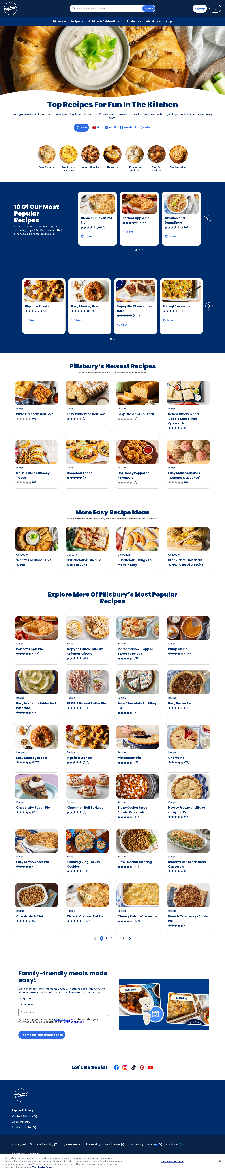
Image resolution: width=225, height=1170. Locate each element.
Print (148, 127)
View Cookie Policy (42, 1166)
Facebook (130, 127)
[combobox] (108, 8)
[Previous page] (96, 938)
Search (148, 8)
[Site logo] (20, 1095)
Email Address (27, 1004)
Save (83, 127)
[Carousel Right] (207, 218)
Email (112, 128)
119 (122, 938)
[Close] (220, 1161)
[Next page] (129, 938)
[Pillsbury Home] (10, 8)
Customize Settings (172, 1161)
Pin (99, 127)
